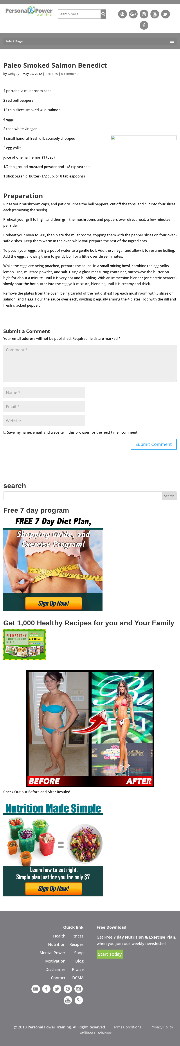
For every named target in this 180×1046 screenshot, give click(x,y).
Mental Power (52, 952)
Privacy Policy (162, 1027)
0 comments (70, 74)
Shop (79, 952)
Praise (78, 969)
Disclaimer (55, 969)
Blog (79, 961)
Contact (58, 977)
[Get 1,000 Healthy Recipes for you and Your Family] (24, 658)
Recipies (51, 74)
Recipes (76, 944)
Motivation (55, 961)
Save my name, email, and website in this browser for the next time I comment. (72, 432)
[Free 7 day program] (53, 609)
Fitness (77, 936)
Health (59, 936)
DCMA (78, 977)
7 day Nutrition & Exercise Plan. (144, 937)
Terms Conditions (126, 1027)
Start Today (110, 954)
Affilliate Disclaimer (96, 1032)
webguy (13, 74)
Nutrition (56, 944)
